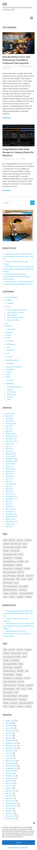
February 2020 (10, 454)
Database (8, 326)
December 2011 (11, 496)
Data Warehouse (9, 561)
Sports (7, 377)
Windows (10, 363)
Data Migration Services (15, 312)
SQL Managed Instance (15, 317)
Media (23, 159)
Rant (8, 347)
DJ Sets (10, 357)
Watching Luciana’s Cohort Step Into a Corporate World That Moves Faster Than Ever (18, 256)
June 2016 (9, 466)
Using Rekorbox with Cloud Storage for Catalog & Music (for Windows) (18, 152)
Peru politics (23, 586)
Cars (7, 323)
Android (6, 544)
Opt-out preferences (14, 847)
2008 (5, 540)
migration (29, 576)
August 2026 (10, 413)
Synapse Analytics (13, 320)
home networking (9, 572)
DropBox (19, 565)
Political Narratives (10, 590)
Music (7, 353)
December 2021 (11, 438)
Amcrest (20, 540)
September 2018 (11, 461)
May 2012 (9, 486)
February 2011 (10, 509)
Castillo (6, 551)
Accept (18, 843)
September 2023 (11, 436)
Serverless (23, 590)
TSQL (5, 597)
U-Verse (12, 597)
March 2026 (9, 421)
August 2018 (10, 464)
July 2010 (8, 526)
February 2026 (10, 423)
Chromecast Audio (10, 554)
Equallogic (18, 568)
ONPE (30, 579)
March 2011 (9, 506)
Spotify (6, 593)
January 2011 (10, 511)
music (24, 579)
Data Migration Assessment (17, 310)
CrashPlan (18, 558)
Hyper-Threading (9, 576)
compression (8, 558)
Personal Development (13, 367)
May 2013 (9, 481)
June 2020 (9, 451)
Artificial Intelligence (25, 66)
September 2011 (11, 499)
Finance (8, 335)
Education (9, 332)
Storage (10, 397)
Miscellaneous (10, 344)
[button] (34, 823)
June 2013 (9, 479)
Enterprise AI (8, 568)
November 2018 (11, 459)
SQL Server (11, 329)
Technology (7, 68)
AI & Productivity (11, 297)
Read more (6, 118)
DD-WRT (20, 561)
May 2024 (9, 431)
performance (8, 583)
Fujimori (27, 568)
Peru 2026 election (10, 586)
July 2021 (8, 446)
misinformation (8, 579)
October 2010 (10, 519)
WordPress (11, 350)
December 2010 (11, 514)
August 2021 (10, 443)
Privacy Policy (24, 847)
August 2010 (10, 524)
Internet (10, 389)
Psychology (9, 369)
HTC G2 (21, 572)
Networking (11, 392)
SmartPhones (12, 394)
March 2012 (9, 491)
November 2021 (11, 441)
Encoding (10, 341)
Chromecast (14, 551)
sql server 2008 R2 (26, 593)
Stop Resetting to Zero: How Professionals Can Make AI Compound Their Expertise (16, 60)
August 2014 (10, 471)
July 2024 (8, 428)
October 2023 (10, 433)
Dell (26, 561)
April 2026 (9, 418)
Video (9, 399)
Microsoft (20, 576)
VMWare (20, 597)
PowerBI (10, 303)
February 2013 (10, 484)
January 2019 (10, 456)
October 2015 (10, 469)
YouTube (28, 597)
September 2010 (11, 521)
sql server (13, 593)
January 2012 (10, 494)
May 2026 (9, 416)
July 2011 (8, 501)
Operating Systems (12, 360)
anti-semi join (16, 544)
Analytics (8, 300)
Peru (16, 583)
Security (8, 372)
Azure (7, 306)
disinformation (8, 565)
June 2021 (9, 448)
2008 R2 (12, 540)
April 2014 (9, 474)
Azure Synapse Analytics (12, 547)
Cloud (21, 554)
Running (10, 380)
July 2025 (8, 426)
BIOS (25, 547)
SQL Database (12, 315)
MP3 (18, 579)
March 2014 (9, 476)
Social (7, 374)
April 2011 (9, 504)
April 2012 (9, 489)
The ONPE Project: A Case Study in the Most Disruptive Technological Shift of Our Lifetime (18, 268)
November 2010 (11, 516)
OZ (4, 4)
